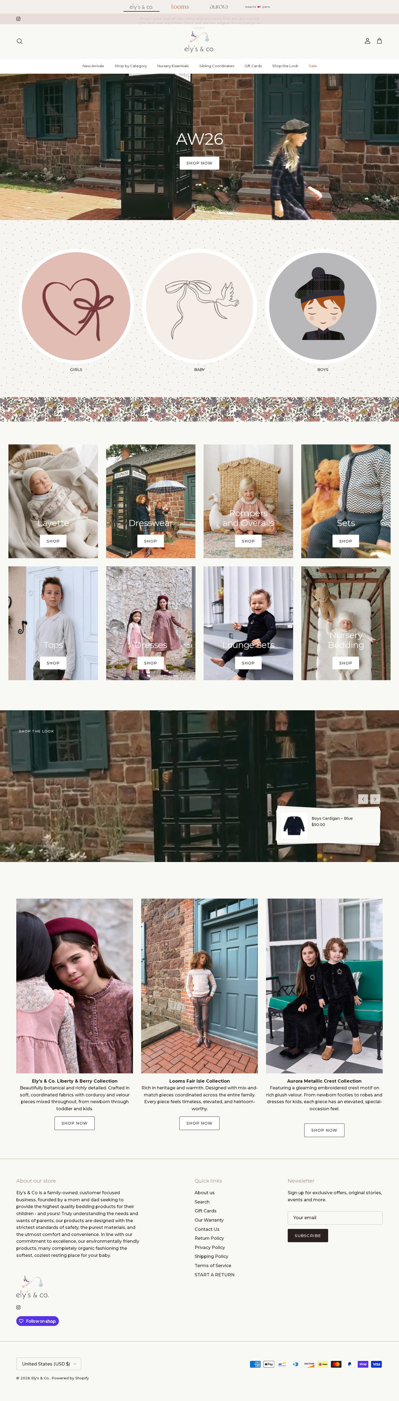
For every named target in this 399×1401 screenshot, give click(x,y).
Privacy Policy (210, 1247)
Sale (313, 66)
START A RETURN (215, 1274)
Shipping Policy (211, 1256)
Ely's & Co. (40, 1378)
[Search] (19, 41)
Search (202, 1202)
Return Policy (209, 1238)
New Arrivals (93, 66)
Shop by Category (131, 66)
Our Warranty (209, 1220)
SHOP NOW (199, 1123)
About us (205, 1192)
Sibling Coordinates (216, 66)
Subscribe (308, 1235)
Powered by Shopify (70, 1378)
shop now (199, 163)
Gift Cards (253, 66)
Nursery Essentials (173, 66)
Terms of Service (213, 1265)
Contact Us (207, 1229)
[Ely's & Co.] (199, 41)
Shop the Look (285, 66)
